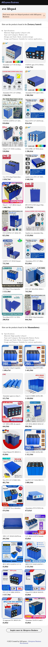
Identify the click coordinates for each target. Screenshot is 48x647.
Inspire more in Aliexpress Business (24, 630)
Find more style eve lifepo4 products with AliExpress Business (22, 15)
